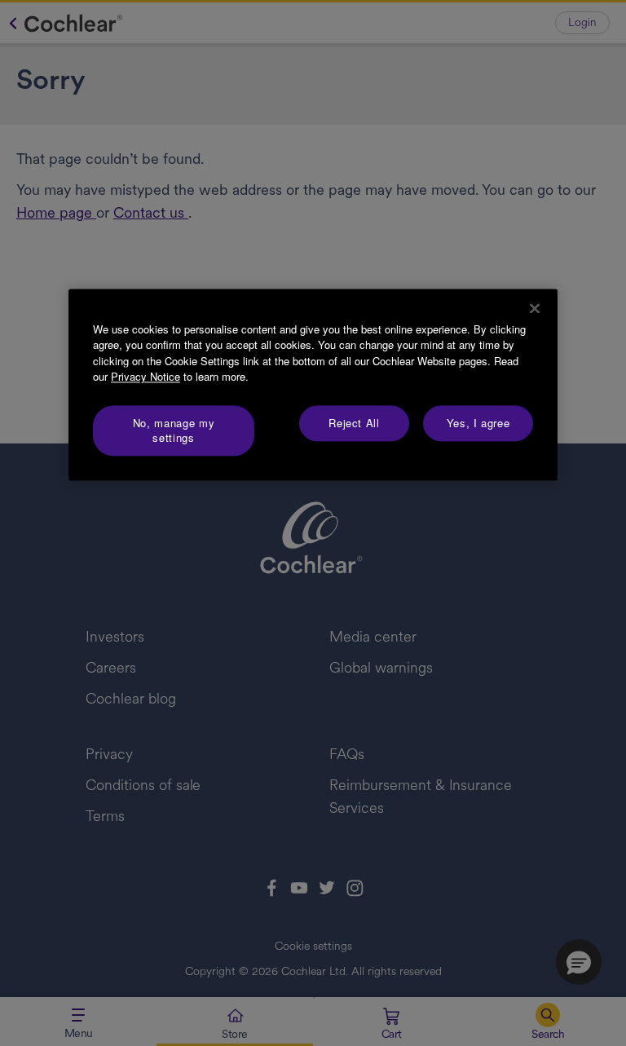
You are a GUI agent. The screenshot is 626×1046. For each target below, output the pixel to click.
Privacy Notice (145, 377)
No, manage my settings (173, 430)
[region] (313, 385)
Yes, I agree (478, 422)
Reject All (354, 422)
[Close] (535, 308)
